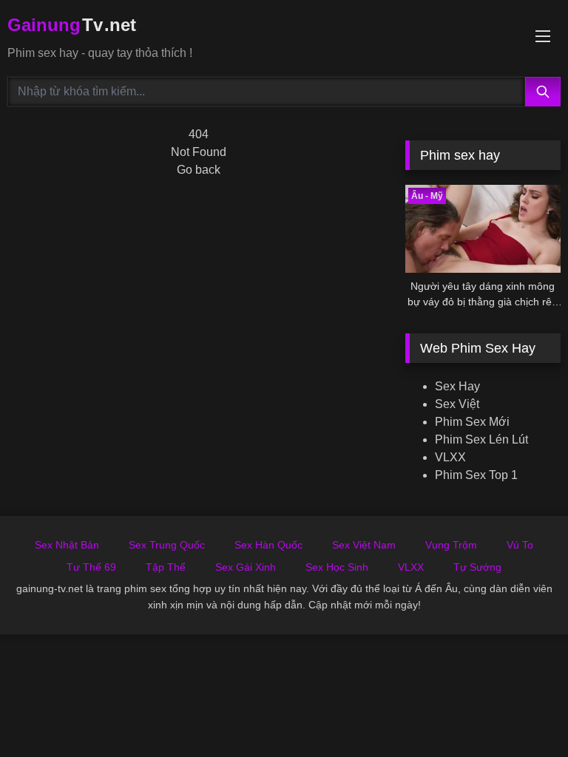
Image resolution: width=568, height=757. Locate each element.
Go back (198, 169)
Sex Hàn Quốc (268, 545)
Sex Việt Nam (364, 545)
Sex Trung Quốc (167, 545)
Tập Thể (166, 567)
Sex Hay (457, 386)
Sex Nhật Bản (67, 545)
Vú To (520, 545)
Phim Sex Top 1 (476, 475)
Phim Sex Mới (472, 421)
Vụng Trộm (451, 545)
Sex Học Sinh (336, 567)
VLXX (450, 457)
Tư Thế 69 (91, 567)
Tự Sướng (477, 567)
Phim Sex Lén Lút (481, 439)
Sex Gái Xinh (245, 567)
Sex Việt (457, 404)
